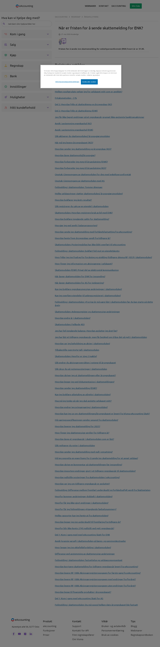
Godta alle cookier (89, 82)
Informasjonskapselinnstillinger (67, 82)
